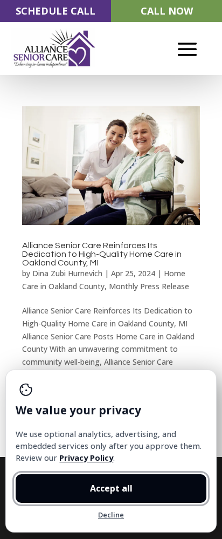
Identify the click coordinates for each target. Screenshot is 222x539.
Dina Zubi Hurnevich (67, 273)
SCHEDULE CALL (55, 10)
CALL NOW (167, 10)
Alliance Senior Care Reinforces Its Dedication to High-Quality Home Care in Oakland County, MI (102, 254)
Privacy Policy (86, 457)
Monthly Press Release (149, 286)
